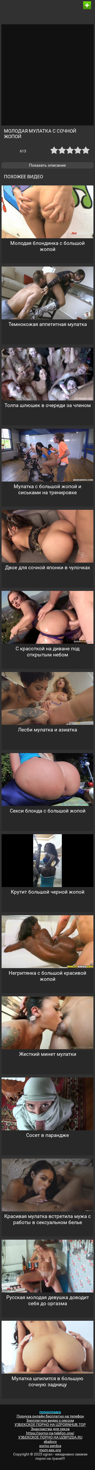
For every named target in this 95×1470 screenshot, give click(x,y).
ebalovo (50, 1441)
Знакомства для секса (50, 1429)
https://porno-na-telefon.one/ (50, 1433)
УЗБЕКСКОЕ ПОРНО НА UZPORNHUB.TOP (50, 1424)
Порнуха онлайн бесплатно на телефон (50, 1416)
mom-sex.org (50, 1450)
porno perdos (50, 1446)
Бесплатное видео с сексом (50, 1420)
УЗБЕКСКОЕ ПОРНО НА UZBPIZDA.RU (50, 1437)
